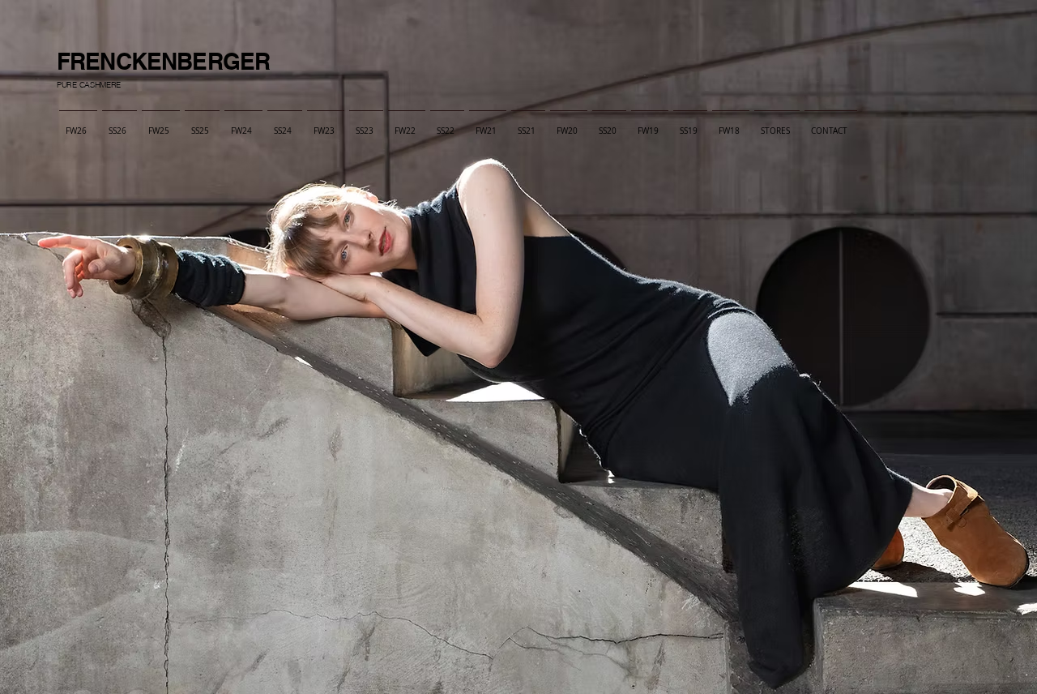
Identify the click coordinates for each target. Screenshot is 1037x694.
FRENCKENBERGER (163, 61)
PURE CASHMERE (89, 84)
